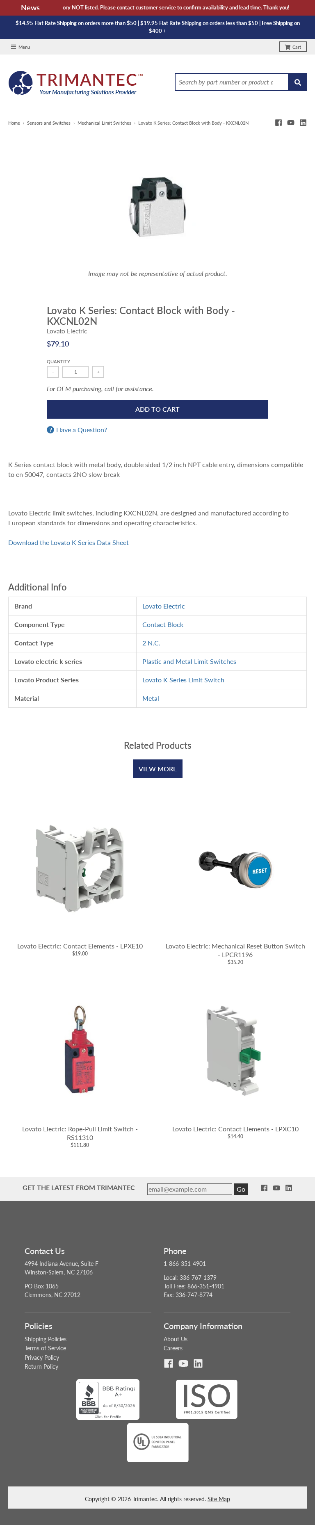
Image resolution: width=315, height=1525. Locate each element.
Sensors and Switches (49, 122)
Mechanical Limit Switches (104, 122)
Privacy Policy (42, 1357)
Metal (150, 698)
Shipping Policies (45, 1339)
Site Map (219, 1498)
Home (14, 122)
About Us (175, 1339)
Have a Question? (81, 429)
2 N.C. (151, 643)
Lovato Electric (67, 331)
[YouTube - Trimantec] (290, 122)
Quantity (58, 361)
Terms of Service (45, 1348)
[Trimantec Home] (76, 85)
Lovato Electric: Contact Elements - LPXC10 (235, 1129)
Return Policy (41, 1366)
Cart (296, 47)
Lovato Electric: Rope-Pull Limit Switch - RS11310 (80, 1133)
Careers (173, 1348)
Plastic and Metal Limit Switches (189, 661)
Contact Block (162, 624)
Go (241, 1189)
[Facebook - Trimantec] (278, 122)
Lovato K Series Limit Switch (183, 680)
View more (158, 769)
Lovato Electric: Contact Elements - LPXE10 (80, 946)
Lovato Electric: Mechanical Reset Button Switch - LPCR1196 (235, 950)
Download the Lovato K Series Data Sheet (68, 542)
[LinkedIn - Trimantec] (303, 122)
